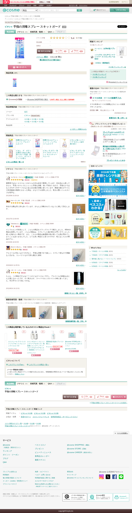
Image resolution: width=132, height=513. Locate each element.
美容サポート (26, 417)
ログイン (125, 2)
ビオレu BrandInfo (36, 116)
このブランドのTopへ (16, 365)
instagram (101, 476)
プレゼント (39, 449)
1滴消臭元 (106, 63)
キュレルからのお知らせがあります (57, 346)
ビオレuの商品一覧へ (14, 162)
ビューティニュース (43, 452)
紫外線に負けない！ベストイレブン (104, 259)
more (82, 161)
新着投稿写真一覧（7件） (75, 321)
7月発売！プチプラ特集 (100, 255)
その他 (26, 119)
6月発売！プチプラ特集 (100, 262)
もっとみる (121, 270)
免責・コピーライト (42, 472)
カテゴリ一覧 (73, 5)
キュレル (49, 346)
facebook (114, 476)
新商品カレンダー (42, 456)
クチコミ (22, 32)
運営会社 (70, 472)
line (121, 476)
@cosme (12, 446)
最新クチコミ (40, 460)
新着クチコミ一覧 (75, 293)
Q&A (34, 5)
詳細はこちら (19, 374)
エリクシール (12, 348)
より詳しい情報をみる (78, 129)
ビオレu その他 (26, 413)
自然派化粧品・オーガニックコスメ (64, 417)
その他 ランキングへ (116, 67)
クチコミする (44, 51)
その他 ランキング (99, 74)
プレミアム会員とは (10, 472)
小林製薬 (98, 63)
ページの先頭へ (109, 403)
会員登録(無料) (114, 2)
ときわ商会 (98, 55)
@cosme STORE (70, 348)
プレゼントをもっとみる (116, 160)
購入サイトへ (19, 67)
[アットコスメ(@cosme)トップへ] (11, 11)
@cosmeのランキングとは (118, 82)
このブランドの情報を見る (13, 22)
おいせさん (98, 48)
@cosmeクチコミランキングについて (80, 478)
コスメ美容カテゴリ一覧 (13, 423)
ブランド (21, 5)
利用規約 (6, 475)
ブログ (29, 5)
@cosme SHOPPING (78, 445)
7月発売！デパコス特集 (100, 251)
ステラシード (31, 353)
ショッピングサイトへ (17, 353)
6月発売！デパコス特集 (100, 266)
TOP (5, 5)
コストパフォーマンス (40, 417)
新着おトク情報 (44, 2)
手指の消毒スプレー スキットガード (37, 26)
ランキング (12, 5)
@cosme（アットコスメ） (51, 426)
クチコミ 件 (42, 57)
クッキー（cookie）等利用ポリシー (15, 481)
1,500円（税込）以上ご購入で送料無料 (62, 99)
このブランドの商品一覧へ (39, 365)
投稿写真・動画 (37, 32)
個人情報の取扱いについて (12, 478)
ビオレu (8, 26)
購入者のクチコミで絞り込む (50, 60)
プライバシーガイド (10, 484)
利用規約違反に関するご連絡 (45, 478)
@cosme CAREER (80, 452)
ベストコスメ (83, 5)
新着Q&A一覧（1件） (117, 118)
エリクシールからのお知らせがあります (13, 350)
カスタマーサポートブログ (44, 481)
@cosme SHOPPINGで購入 (37, 99)
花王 (26, 112)
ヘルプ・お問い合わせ (42, 475)
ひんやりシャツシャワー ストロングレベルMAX (105, 57)
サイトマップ (71, 475)
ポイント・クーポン (11, 455)
